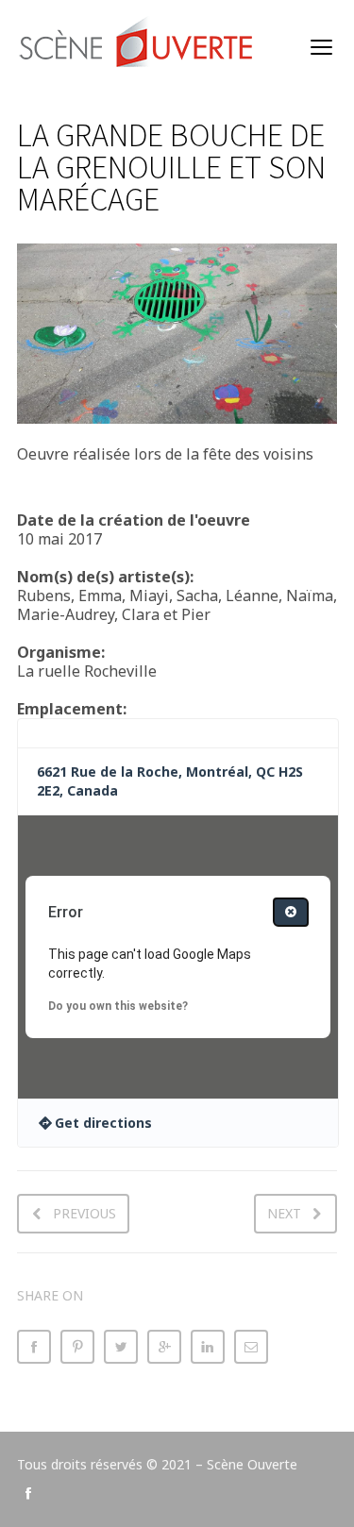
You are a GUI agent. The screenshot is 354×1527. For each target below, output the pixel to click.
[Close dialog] (291, 912)
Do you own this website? (118, 1006)
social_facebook (28, 1493)
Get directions (103, 1123)
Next (284, 1213)
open (322, 47)
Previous (84, 1213)
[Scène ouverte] (137, 47)
